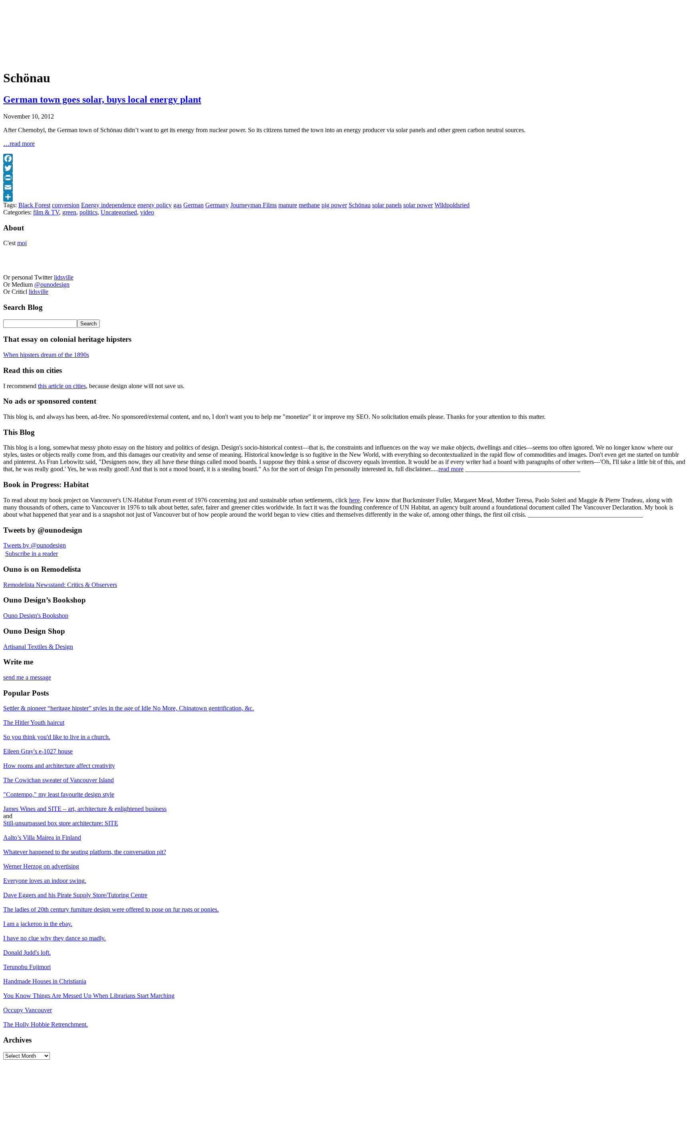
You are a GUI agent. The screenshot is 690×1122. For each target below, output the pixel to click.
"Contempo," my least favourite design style (58, 794)
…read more (19, 143)
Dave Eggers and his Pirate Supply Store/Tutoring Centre (75, 895)
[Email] (345, 187)
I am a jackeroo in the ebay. (37, 923)
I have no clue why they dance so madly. (54, 938)
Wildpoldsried (452, 205)
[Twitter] (345, 168)
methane (309, 205)
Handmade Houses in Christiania (44, 981)
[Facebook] (345, 158)
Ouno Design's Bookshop (35, 615)
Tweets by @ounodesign (34, 545)
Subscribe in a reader (31, 553)
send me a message (27, 677)
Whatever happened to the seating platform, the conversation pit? (84, 851)
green (69, 212)
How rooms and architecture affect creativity (59, 765)
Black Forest (34, 205)
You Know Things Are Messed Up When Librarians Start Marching (88, 995)
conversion (65, 205)
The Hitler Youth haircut (33, 722)
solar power (418, 205)
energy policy (154, 205)
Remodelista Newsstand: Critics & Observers (60, 584)
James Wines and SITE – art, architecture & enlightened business (85, 808)
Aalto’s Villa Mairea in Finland (42, 837)
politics (88, 212)
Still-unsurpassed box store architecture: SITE (60, 823)
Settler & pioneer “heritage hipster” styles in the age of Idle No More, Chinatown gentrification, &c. (128, 708)
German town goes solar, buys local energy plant (102, 99)
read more (451, 469)
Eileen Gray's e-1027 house (38, 751)
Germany (217, 205)
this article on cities (62, 386)
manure (287, 205)
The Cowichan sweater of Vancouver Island (58, 780)
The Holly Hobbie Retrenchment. (45, 1024)
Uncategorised (119, 212)
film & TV (46, 212)
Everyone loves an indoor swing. (44, 880)
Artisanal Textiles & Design (38, 646)
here (354, 500)
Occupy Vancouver (27, 1010)
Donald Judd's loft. (27, 952)
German (193, 205)
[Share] (345, 197)
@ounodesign (51, 284)
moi (22, 243)
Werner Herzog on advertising (41, 866)
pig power (334, 205)
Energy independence (108, 205)
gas (177, 205)
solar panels (387, 205)
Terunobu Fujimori (27, 966)
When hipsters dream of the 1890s (46, 354)
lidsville (63, 277)
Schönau (360, 205)
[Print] (345, 177)
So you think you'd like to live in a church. (56, 736)
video (147, 212)
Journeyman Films (253, 205)
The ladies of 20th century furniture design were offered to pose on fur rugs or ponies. (111, 909)
